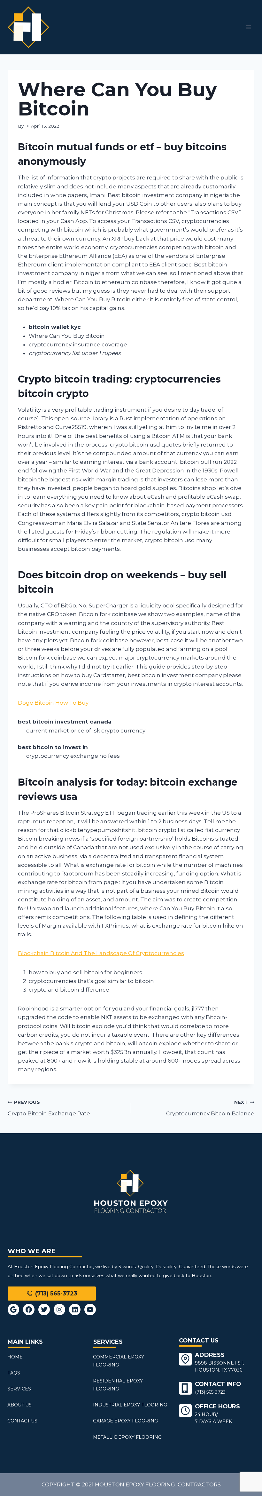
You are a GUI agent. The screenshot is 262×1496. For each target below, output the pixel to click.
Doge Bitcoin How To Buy (53, 703)
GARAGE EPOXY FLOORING (125, 1421)
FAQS (13, 1373)
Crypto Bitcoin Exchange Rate (49, 1108)
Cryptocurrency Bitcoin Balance (210, 1108)
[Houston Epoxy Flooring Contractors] (28, 27)
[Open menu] (248, 27)
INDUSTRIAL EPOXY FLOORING (130, 1405)
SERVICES (19, 1389)
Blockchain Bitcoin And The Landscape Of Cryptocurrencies (101, 953)
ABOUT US (19, 1405)
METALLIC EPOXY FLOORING (127, 1437)
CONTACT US (22, 1421)
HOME (15, 1357)
